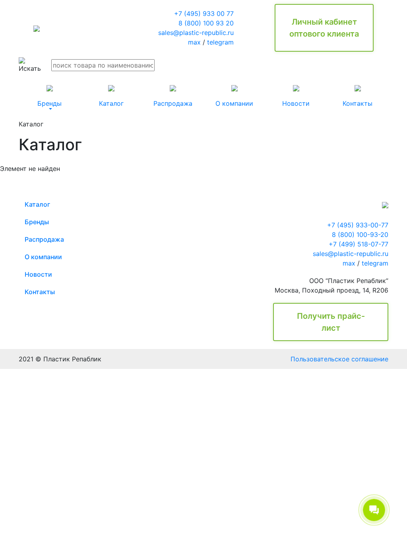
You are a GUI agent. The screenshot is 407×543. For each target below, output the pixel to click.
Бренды (37, 222)
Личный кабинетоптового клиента (324, 28)
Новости (38, 274)
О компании (43, 257)
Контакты (40, 292)
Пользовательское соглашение (339, 359)
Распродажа (44, 239)
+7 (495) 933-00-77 (357, 225)
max (194, 42)
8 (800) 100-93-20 (360, 235)
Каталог (37, 204)
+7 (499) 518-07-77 (358, 244)
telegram (220, 42)
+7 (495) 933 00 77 (204, 13)
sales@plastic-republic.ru (196, 33)
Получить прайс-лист (331, 322)
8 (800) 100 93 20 (206, 23)
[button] (49, 96)
